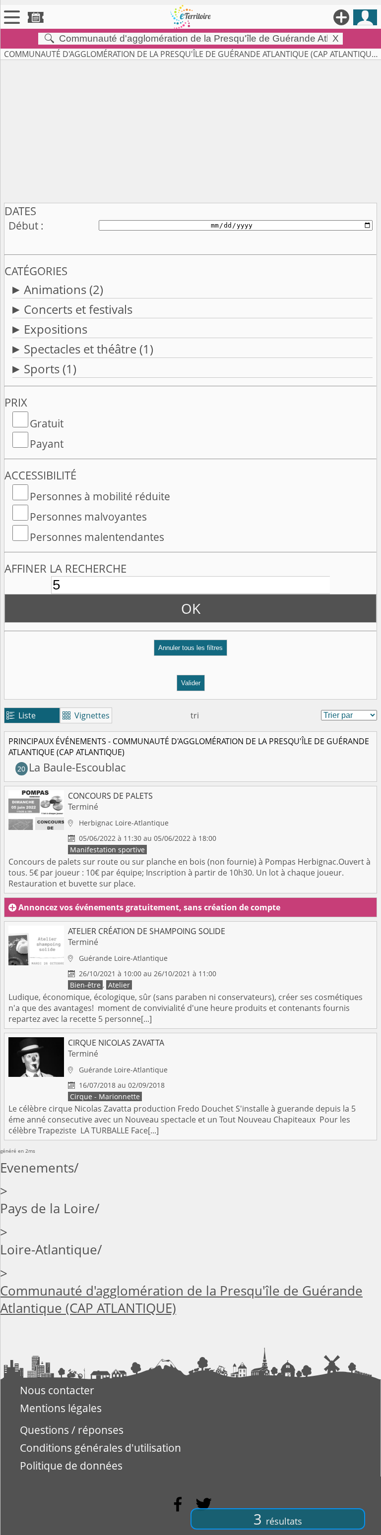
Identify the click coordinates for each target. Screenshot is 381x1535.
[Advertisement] (190, 129)
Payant (47, 444)
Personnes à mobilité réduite (100, 496)
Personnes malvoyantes (88, 517)
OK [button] (190, 608)
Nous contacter (57, 1390)
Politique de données (71, 1466)
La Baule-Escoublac (71, 767)
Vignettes (86, 715)
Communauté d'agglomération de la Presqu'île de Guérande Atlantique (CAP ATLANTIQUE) (181, 1299)
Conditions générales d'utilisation (100, 1448)
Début (23, 226)
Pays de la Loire (47, 1208)
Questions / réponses (72, 1430)
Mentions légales (61, 1408)
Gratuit (47, 423)
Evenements (37, 1168)
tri (194, 715)
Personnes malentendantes (97, 537)
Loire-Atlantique (48, 1249)
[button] (190, 652)
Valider (190, 683)
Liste (21, 715)
